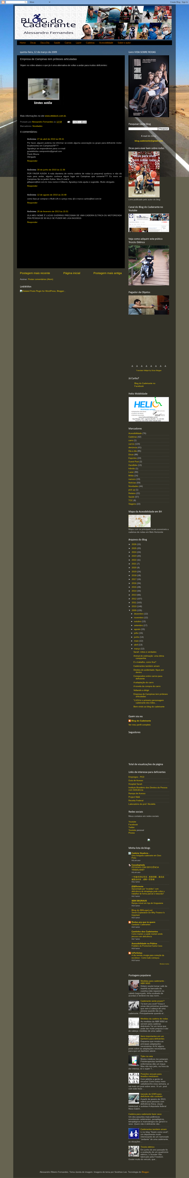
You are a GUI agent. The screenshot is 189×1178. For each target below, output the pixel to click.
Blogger (145, 1172)
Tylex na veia (147, 1056)
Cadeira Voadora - (140, 853)
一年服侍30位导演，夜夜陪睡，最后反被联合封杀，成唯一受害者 (148, 878)
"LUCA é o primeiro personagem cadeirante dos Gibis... (148, 701)
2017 (134, 579)
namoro (132, 479)
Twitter (131, 827)
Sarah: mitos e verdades (144, 652)
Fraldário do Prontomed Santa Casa (147, 946)
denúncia (132, 447)
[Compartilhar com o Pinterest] (85, 122)
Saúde (57, 42)
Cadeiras (90, 42)
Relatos (132, 493)
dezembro (139, 614)
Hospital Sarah (135, 784)
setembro (139, 625)
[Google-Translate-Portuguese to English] (156, 367)
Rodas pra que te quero (143, 922)
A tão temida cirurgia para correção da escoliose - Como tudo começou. (148, 956)
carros (131, 444)
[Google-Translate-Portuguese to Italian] (146, 367)
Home (23, 42)
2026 (134, 544)
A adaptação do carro (143, 682)
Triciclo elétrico (147, 1147)
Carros (68, 42)
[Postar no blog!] (76, 122)
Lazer (78, 42)
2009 (134, 610)
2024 (134, 552)
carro (130, 440)
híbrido (131, 468)
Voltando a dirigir (141, 690)
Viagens (132, 504)
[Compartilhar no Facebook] (82, 122)
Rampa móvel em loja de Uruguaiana (147, 903)
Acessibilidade (106, 42)
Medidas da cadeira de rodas (154, 1019)
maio (136, 641)
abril (136, 645)
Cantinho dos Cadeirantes (145, 931)
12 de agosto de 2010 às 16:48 (51, 195)
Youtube (132, 822)
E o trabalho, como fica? (144, 662)
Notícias (132, 483)
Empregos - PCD (136, 777)
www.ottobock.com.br (55, 116)
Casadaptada (138, 865)
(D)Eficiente (137, 886)
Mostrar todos (164, 964)
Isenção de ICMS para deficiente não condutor (152, 1095)
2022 (134, 560)
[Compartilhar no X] (79, 122)
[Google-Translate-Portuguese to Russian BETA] (160, 367)
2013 (134, 595)
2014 (134, 591)
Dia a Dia (44, 42)
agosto (137, 629)
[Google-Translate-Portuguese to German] (141, 367)
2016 (134, 583)
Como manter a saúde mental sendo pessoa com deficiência (147, 935)
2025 (134, 548)
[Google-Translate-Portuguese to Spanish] (165, 367)
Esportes (132, 458)
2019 (134, 571)
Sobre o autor (124, 42)
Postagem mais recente (35, 273)
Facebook (133, 824)
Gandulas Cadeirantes (141, 924)
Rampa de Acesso (136, 793)
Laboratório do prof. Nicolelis (141, 804)
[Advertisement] (150, 338)
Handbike (132, 465)
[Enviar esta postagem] (68, 122)
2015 (134, 587)
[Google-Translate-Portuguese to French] (137, 367)
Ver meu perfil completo (139, 725)
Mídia (131, 476)
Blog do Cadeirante (141, 721)
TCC (130, 500)
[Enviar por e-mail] (73, 122)
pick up (131, 490)
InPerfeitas (137, 953)
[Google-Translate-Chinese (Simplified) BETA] (132, 367)
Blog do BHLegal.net (142, 910)
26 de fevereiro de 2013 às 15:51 (52, 211)
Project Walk (134, 797)
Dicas (33, 42)
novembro (139, 617)
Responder (32, 161)
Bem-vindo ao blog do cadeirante (148, 707)
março (137, 649)
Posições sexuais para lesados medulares (151, 1075)
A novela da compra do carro (147, 686)
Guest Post (133, 462)
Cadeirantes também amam (146, 666)
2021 (134, 564)
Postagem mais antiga (107, 273)
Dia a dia (132, 451)
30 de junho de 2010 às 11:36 (51, 170)
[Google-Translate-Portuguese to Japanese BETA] (151, 367)
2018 (134, 575)
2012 (134, 599)
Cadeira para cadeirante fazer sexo (145, 1114)
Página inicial (71, 273)
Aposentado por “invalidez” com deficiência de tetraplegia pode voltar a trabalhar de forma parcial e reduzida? (148, 891)
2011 (134, 602)
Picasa (131, 833)
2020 (134, 568)
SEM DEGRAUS (139, 901)
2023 (134, 556)
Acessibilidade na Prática (144, 943)
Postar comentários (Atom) (40, 279)
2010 (134, 606)
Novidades (37, 126)
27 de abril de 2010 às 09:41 (50, 139)
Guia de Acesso (135, 780)
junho (137, 637)
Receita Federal (135, 800)
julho (136, 633)
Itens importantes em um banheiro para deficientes (152, 1037)
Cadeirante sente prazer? (152, 1001)
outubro (138, 621)
